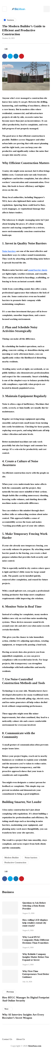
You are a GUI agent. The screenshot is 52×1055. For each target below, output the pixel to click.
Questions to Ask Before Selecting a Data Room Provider (34, 906)
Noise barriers (9, 251)
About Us (20, 1039)
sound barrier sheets (37, 270)
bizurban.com (34, 1046)
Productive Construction (15, 862)
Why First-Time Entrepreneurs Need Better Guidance (35, 974)
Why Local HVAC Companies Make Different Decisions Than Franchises (35, 940)
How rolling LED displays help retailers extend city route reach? (35, 923)
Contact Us (7, 1039)
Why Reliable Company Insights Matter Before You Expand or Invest (35, 957)
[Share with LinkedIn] (15, 56)
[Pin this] (21, 56)
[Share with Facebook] (4, 56)
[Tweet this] (10, 56)
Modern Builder (11, 857)
